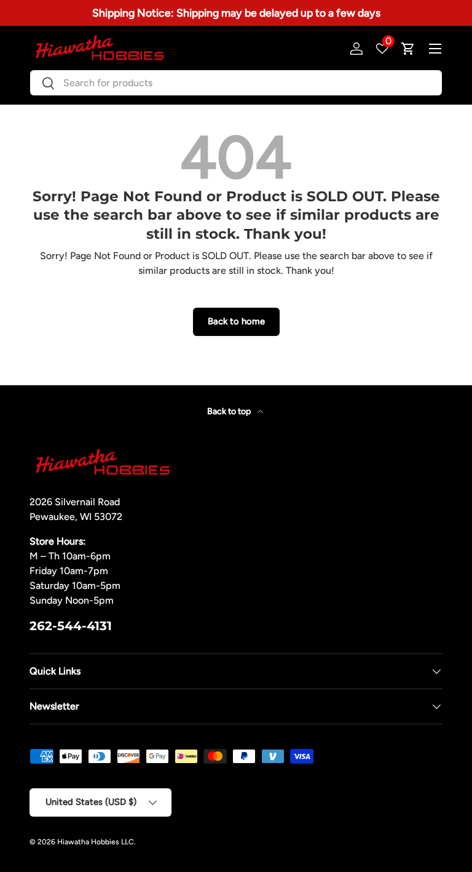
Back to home (236, 321)
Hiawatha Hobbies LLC (95, 842)
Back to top (230, 411)
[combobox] (236, 82)
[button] (408, 48)
